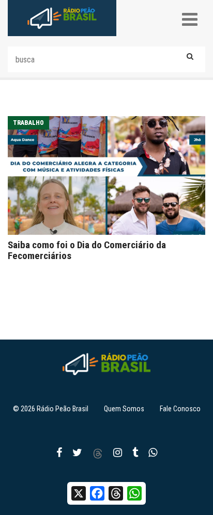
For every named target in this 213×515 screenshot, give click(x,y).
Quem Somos (124, 409)
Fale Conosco (180, 409)
